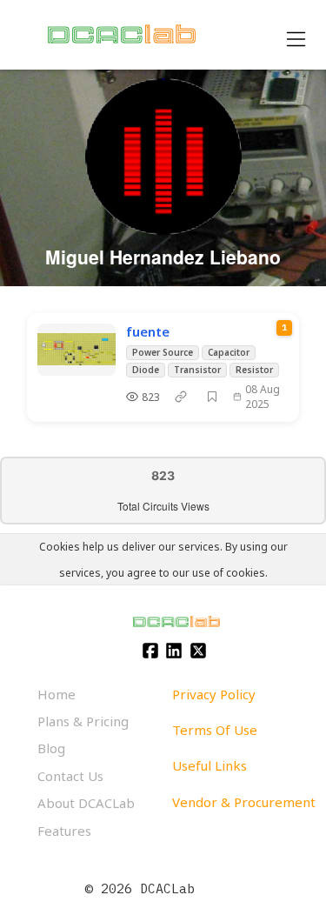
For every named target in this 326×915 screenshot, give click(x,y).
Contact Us (70, 776)
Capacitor (228, 352)
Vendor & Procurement (244, 802)
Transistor (197, 370)
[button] (212, 396)
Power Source (162, 352)
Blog (51, 748)
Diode (145, 370)
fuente (148, 331)
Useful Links (209, 765)
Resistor (254, 370)
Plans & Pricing (83, 721)
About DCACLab (86, 802)
